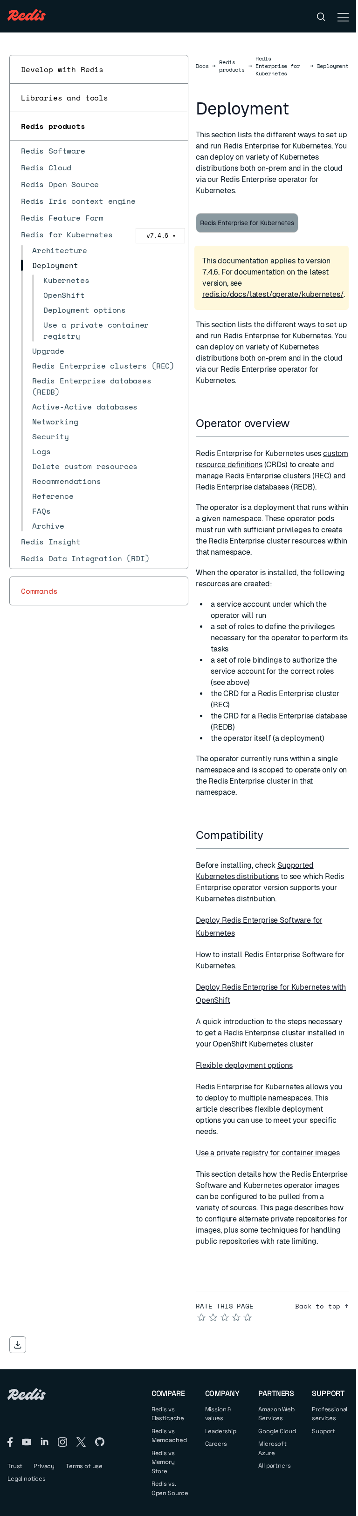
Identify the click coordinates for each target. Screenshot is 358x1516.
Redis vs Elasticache (167, 1413)
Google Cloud (277, 1431)
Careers (216, 1444)
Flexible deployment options (244, 1065)
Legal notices (26, 1478)
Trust (14, 1466)
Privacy (44, 1466)
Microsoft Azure (272, 1448)
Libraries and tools (64, 97)
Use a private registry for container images (268, 1152)
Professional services (329, 1413)
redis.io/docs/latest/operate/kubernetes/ (273, 294)
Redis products (53, 126)
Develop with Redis (62, 69)
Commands (39, 591)
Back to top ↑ (322, 1306)
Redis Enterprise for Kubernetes (277, 66)
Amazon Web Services (276, 1413)
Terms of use (84, 1466)
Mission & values (218, 1413)
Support (323, 1431)
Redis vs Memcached (169, 1435)
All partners (274, 1465)
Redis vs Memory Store (163, 1462)
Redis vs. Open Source (169, 1488)
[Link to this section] (298, 423)
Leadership (220, 1431)
